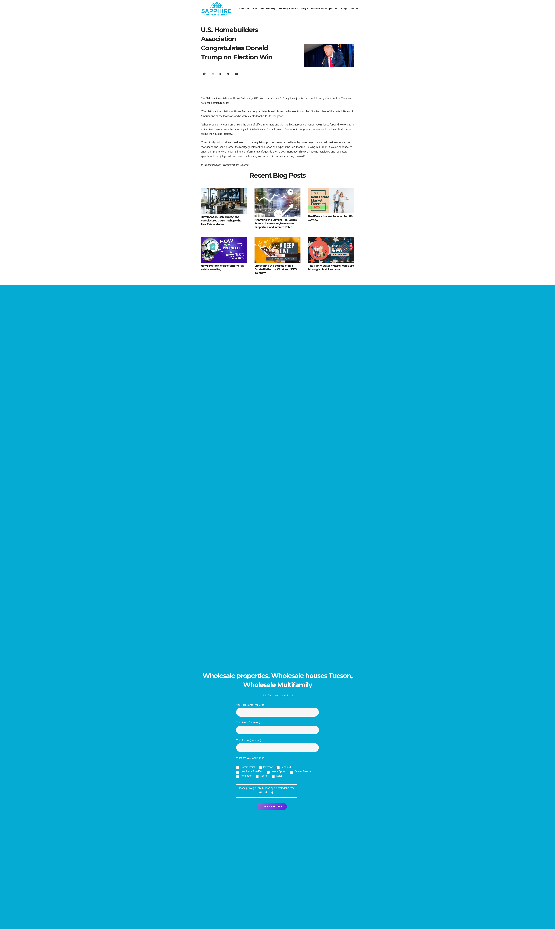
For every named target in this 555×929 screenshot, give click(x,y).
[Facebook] (204, 74)
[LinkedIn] (220, 74)
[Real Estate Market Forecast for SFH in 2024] (331, 200)
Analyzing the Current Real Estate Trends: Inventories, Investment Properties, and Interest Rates (276, 223)
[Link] (216, 8)
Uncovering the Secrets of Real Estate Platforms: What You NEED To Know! (276, 269)
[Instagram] (212, 74)
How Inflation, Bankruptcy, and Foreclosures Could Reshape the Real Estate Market (221, 220)
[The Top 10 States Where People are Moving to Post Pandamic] (331, 250)
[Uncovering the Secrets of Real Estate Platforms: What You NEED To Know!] (277, 250)
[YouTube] (236, 74)
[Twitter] (228, 74)
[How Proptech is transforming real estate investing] (224, 250)
